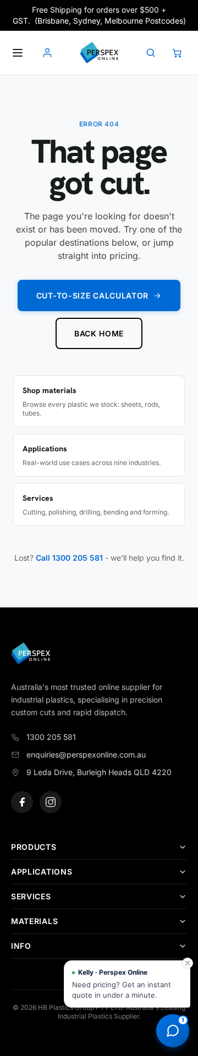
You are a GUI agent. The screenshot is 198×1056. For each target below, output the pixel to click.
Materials (34, 921)
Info (21, 945)
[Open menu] (18, 53)
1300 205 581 (51, 737)
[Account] (47, 53)
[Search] (151, 53)
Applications (41, 871)
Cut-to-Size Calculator (92, 295)
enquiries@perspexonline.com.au (86, 754)
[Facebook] (22, 802)
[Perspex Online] (99, 53)
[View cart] (177, 53)
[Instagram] (51, 802)
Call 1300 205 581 (69, 557)
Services (31, 896)
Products (34, 847)
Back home (99, 333)
